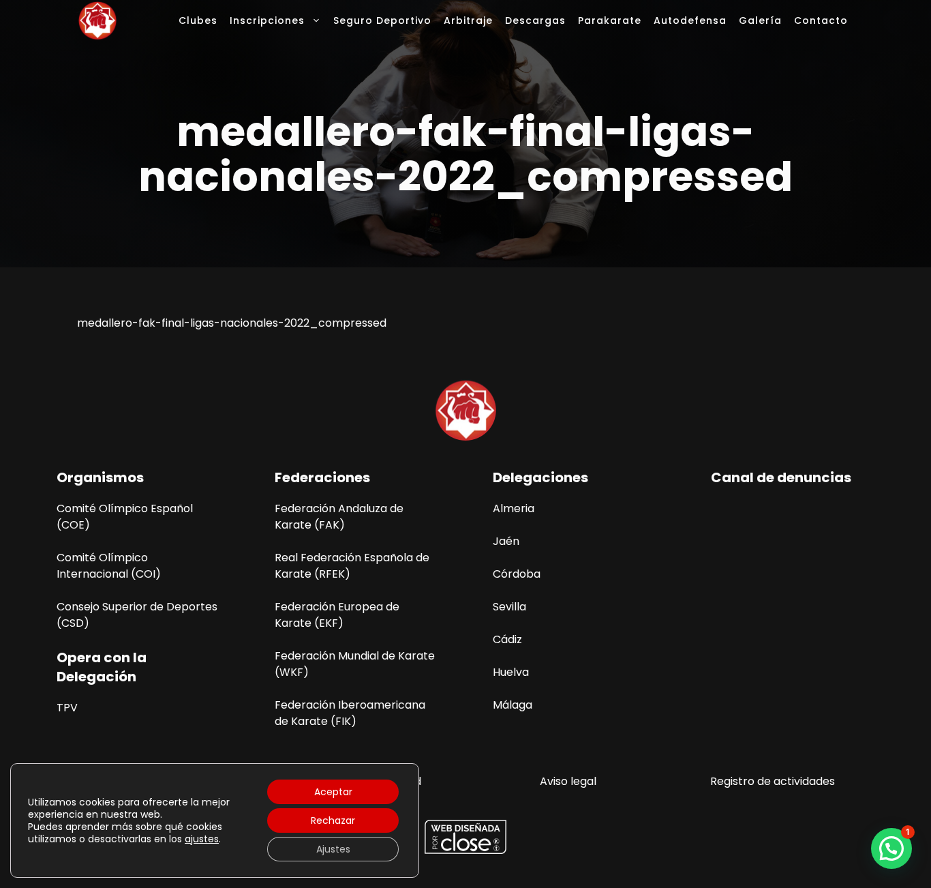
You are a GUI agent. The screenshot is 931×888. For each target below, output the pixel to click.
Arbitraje (468, 20)
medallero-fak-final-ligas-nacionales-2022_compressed (231, 323)
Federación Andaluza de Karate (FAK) (339, 517)
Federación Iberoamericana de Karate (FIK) (350, 713)
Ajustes (333, 849)
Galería (760, 20)
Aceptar (333, 792)
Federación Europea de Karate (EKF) (337, 615)
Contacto (821, 20)
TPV (67, 707)
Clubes (198, 20)
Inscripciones (267, 20)
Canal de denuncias (781, 477)
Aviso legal (568, 781)
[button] (891, 848)
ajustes (202, 839)
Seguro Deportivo (382, 20)
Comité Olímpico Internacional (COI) (109, 566)
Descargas (535, 20)
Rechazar (333, 820)
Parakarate (609, 20)
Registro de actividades (772, 781)
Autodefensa (690, 20)
